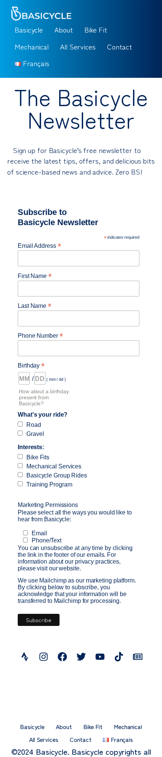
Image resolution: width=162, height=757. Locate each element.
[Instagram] (43, 656)
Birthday (31, 365)
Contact (119, 46)
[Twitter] (81, 656)
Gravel (35, 434)
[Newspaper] (137, 656)
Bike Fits (37, 457)
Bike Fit (95, 29)
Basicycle (29, 29)
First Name (35, 276)
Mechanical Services (53, 466)
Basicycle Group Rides (56, 475)
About (63, 29)
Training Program (49, 484)
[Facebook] (62, 656)
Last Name (34, 305)
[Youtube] (99, 656)
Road (33, 425)
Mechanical (32, 46)
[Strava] (24, 656)
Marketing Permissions (48, 505)
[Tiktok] (118, 656)
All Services (78, 46)
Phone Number (40, 335)
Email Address (39, 245)
